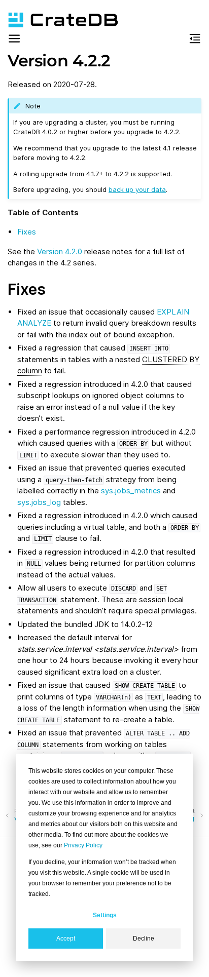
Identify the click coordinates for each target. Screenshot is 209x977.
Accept (65, 938)
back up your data (137, 189)
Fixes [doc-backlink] (27, 289)
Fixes (26, 232)
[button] (14, 40)
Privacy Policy (83, 845)
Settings (105, 915)
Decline (143, 938)
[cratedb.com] (58, 20)
